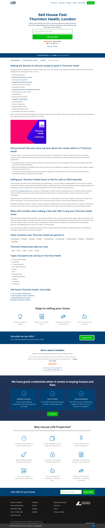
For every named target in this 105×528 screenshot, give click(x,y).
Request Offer (87, 338)
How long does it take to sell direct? (23, 295)
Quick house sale (15, 515)
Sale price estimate (16, 502)
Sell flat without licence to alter (22, 77)
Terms (56, 509)
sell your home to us (26, 191)
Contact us (57, 505)
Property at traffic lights (19, 99)
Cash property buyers (60, 502)
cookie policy (38, 526)
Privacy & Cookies (59, 512)
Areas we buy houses (16, 505)
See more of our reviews (52, 369)
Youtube (34, 509)
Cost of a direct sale (16, 512)
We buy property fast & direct (21, 298)
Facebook (35, 502)
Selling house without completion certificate (26, 89)
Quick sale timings (15, 509)
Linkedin (34, 512)
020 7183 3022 (81, 3)
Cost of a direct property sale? (21, 293)
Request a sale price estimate (21, 300)
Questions (62, 3)
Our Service (53, 3)
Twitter (34, 505)
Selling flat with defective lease (22, 82)
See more (52, 414)
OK (93, 525)
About (75, 3)
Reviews (68, 3)
